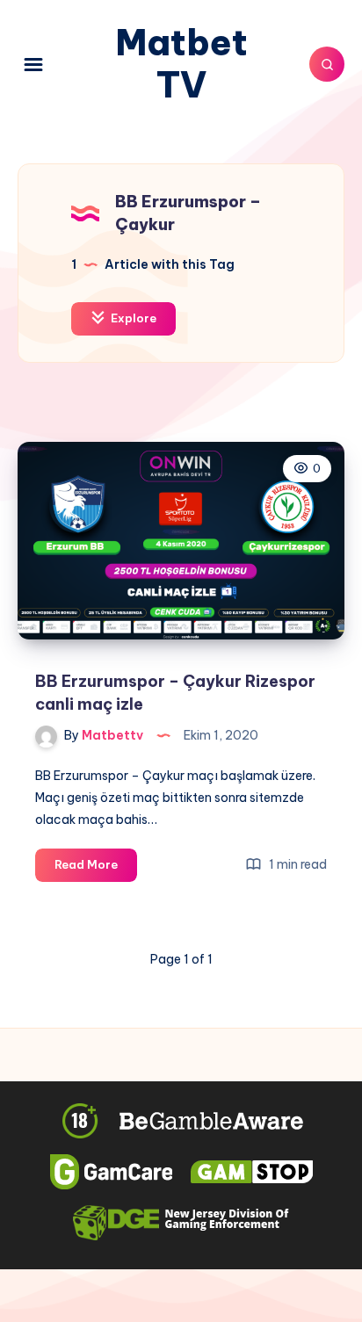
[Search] (326, 64)
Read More (95, 868)
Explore (132, 318)
